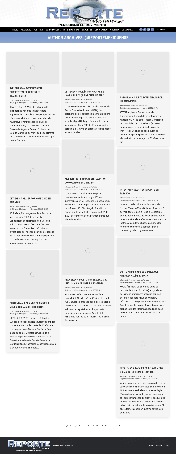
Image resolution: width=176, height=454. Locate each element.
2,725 (68, 425)
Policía (28, 100)
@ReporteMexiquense (106, 37)
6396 (118, 425)
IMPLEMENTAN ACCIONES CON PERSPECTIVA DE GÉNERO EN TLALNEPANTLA (26, 92)
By (19, 103)
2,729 (104, 425)
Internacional (85, 187)
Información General (17, 100)
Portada (34, 100)
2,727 (86, 425)
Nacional (139, 280)
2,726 (77, 425)
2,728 (95, 425)
